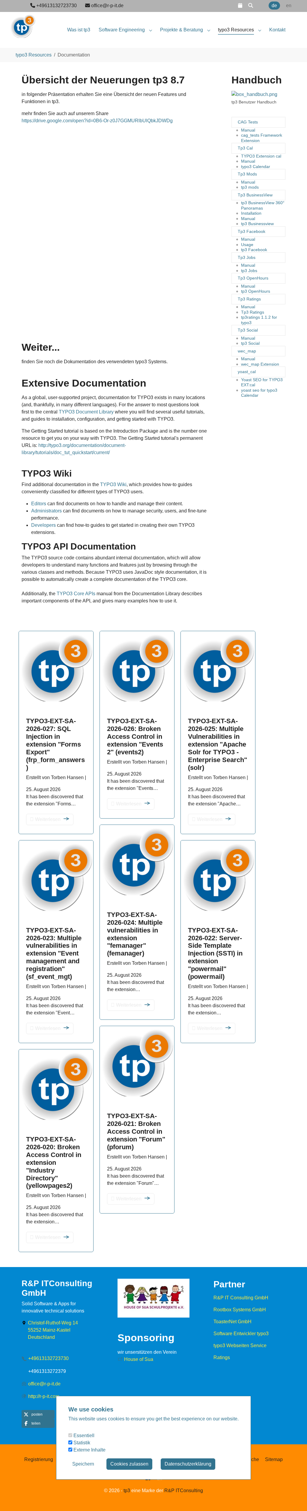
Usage (247, 244)
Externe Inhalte (89, 1449)
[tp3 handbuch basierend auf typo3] (254, 94)
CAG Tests (248, 122)
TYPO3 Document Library (86, 411)
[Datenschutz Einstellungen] (12, 1498)
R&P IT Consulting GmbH (240, 1297)
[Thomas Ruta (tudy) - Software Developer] (23, 24)
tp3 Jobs (249, 270)
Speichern (83, 1463)
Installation (251, 213)
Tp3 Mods (247, 174)
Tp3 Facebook (251, 231)
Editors (38, 503)
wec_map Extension (260, 364)
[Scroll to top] (294, 1498)
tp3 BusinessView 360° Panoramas (263, 205)
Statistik (81, 1442)
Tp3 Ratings (249, 299)
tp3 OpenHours (255, 291)
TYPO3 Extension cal (261, 156)
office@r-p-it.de (44, 1383)
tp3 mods (250, 187)
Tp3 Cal (245, 148)
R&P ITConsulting (183, 1490)
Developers (43, 525)
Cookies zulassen (129, 1463)
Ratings (221, 1357)
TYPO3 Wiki (113, 484)
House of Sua (138, 1359)
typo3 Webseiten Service (240, 1345)
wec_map (247, 351)
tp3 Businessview (257, 223)
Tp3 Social (248, 330)
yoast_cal (247, 371)
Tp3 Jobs (246, 257)
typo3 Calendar (255, 166)
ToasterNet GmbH (232, 1321)
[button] (240, 5)
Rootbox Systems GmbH (239, 1309)
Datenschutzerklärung (188, 1463)
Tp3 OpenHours (253, 278)
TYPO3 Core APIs (76, 593)
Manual (248, 130)
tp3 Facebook (254, 249)
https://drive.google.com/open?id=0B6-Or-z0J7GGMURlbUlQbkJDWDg (97, 120)
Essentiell (83, 1435)
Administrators (46, 510)
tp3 (127, 1490)
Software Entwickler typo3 (241, 1333)
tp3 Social (250, 343)
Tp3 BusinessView (255, 195)
